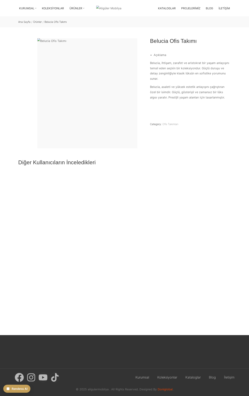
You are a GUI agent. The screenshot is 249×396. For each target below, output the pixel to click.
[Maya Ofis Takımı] (97, 203)
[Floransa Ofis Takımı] (43, 277)
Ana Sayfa (24, 21)
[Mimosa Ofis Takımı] (43, 203)
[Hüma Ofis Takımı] (151, 203)
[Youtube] (43, 377)
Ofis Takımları (170, 124)
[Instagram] (31, 377)
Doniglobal (165, 389)
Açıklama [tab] (160, 55)
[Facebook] (19, 377)
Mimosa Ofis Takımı (30, 237)
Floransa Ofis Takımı (31, 311)
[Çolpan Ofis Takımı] (205, 203)
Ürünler (37, 21)
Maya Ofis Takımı (83, 237)
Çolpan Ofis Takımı (192, 237)
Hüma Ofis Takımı (137, 237)
